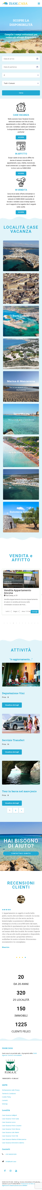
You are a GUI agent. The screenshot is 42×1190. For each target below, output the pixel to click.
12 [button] (38, 623)
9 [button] (29, 623)
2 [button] (7, 623)
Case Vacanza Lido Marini (10, 1132)
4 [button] (13, 623)
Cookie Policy (6, 1097)
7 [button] (23, 623)
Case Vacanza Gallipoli (9, 1115)
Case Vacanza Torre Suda (10, 1119)
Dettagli (22, 612)
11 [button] (35, 623)
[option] (21, 30)
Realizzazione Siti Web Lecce (28, 1184)
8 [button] (26, 623)
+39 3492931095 (11, 1154)
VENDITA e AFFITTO (21, 557)
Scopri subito (21, 40)
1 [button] (4, 623)
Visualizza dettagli (12, 705)
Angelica (5, 926)
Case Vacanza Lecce (8, 1122)
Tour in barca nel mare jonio (19, 791)
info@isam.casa (11, 1161)
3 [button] (10, 623)
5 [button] (16, 623)
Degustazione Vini (13, 693)
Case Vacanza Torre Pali (10, 1136)
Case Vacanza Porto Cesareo (11, 1126)
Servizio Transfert (13, 740)
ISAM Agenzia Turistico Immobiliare (19, 1054)
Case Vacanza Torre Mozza (11, 1129)
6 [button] (19, 623)
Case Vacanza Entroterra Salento (13, 1143)
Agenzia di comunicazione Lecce (12, 1185)
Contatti (5, 1100)
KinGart (25, 1185)
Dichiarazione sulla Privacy (10, 1090)
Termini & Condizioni (9, 1093)
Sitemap (5, 1104)
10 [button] (32, 623)
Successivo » (21, 810)
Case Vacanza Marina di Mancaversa (14, 1139)
